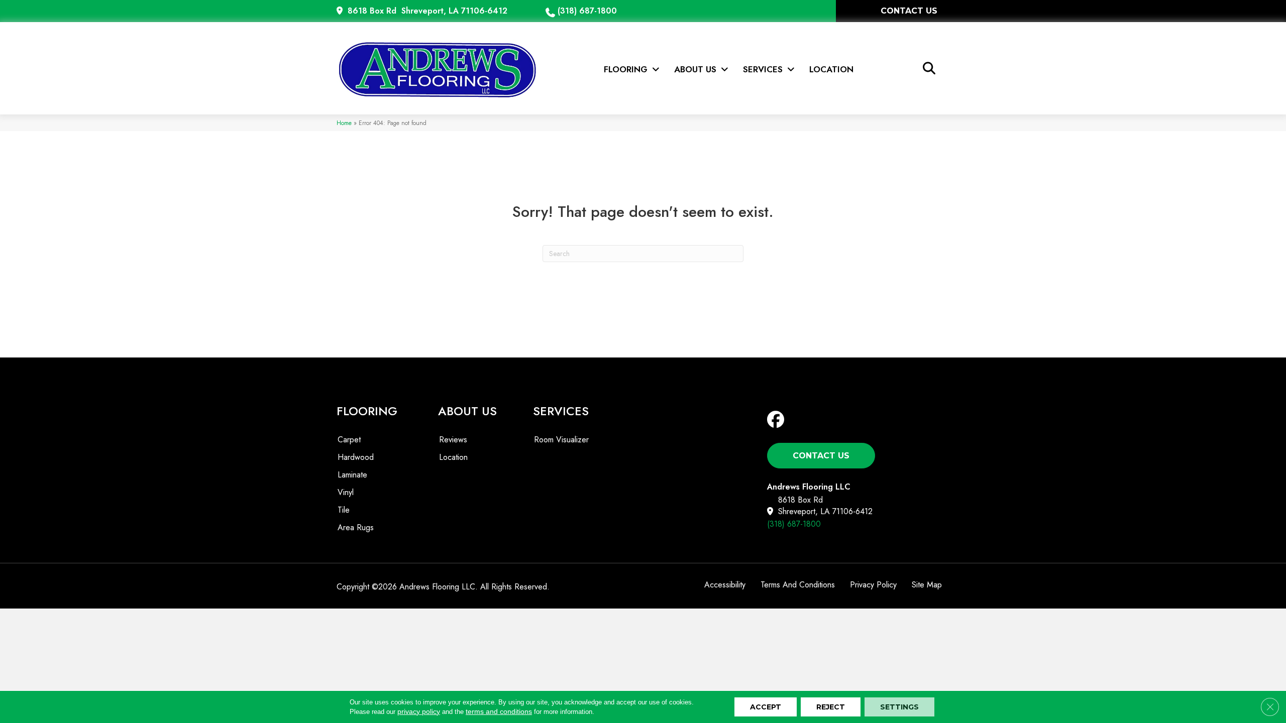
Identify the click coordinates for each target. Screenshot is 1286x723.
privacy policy (418, 711)
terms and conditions (499, 711)
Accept (765, 706)
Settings (899, 706)
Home (344, 122)
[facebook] (778, 420)
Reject (830, 706)
